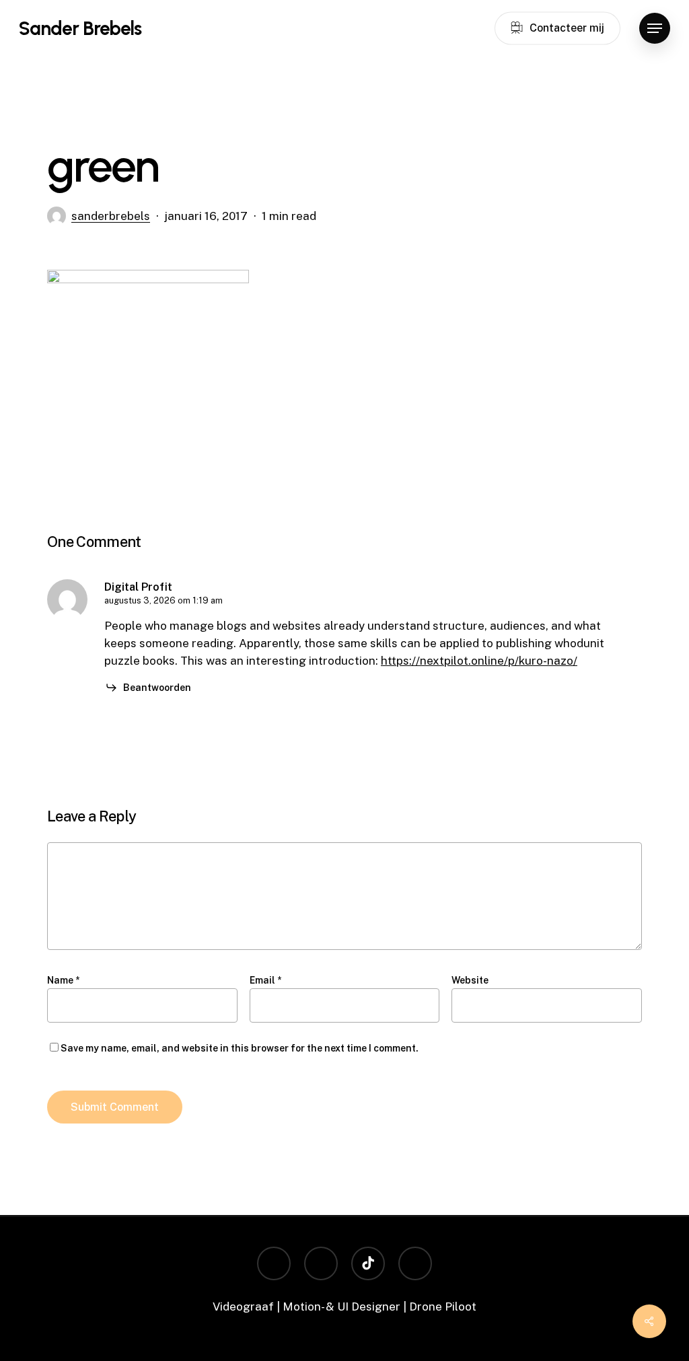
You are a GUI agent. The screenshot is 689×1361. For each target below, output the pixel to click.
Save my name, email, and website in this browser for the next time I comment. (240, 1048)
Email (265, 980)
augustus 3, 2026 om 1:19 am (163, 600)
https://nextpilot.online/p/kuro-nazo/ (479, 660)
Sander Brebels (80, 28)
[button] (654, 29)
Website (469, 980)
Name (63, 980)
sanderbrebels (110, 216)
